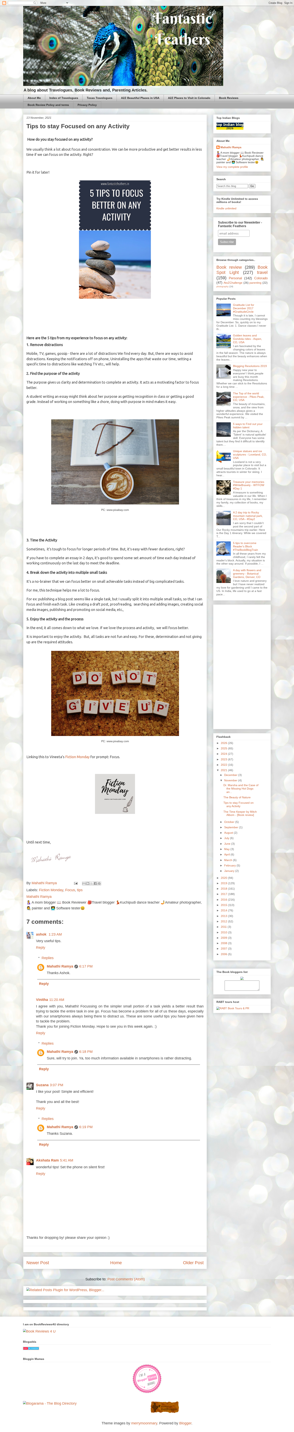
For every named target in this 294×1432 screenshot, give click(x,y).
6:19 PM (86, 1127)
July (227, 838)
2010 (224, 932)
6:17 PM (86, 966)
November (231, 780)
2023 (224, 759)
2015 (224, 905)
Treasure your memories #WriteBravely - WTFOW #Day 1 (248, 485)
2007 (224, 948)
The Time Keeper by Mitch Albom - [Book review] (240, 813)
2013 (224, 916)
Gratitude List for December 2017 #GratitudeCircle (243, 308)
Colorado (261, 278)
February (230, 865)
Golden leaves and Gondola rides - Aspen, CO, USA (247, 339)
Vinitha (42, 1000)
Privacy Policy (87, 104)
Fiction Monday (77, 757)
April (227, 854)
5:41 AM (66, 1160)
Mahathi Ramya (60, 966)
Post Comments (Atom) (126, 1279)
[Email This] (84, 883)
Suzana (42, 1085)
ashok (41, 934)
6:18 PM (86, 1052)
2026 (224, 743)
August (229, 832)
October (229, 821)
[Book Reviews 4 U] (39, 1331)
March (228, 860)
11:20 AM (56, 1000)
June (227, 843)
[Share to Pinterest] (99, 883)
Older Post (193, 1262)
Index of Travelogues (63, 97)
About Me (34, 97)
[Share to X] (92, 883)
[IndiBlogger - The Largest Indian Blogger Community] (164, 1412)
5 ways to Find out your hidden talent (248, 425)
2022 (224, 764)
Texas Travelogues (99, 97)
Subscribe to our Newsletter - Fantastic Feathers (240, 224)
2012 (224, 921)
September (231, 827)
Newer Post (37, 1262)
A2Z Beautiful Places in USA (140, 97)
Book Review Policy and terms (48, 104)
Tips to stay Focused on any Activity (238, 804)
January (229, 870)
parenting (255, 282)
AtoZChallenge (233, 282)
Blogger (185, 1423)
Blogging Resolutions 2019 (250, 366)
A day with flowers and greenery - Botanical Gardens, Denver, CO (247, 574)
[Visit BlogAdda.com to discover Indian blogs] (31, 1349)
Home (116, 1262)
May (227, 849)
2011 (224, 926)
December (231, 775)
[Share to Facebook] (95, 883)
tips (80, 890)
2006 (224, 954)
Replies (48, 958)
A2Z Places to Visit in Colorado (189, 97)
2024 (224, 753)
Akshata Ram (47, 1160)
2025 (224, 748)
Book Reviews (228, 97)
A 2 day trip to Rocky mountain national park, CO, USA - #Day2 (248, 516)
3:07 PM (56, 1085)
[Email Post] (75, 883)
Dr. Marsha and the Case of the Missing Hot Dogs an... (240, 789)
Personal (235, 278)
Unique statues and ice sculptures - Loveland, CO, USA (250, 454)
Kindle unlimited (226, 208)
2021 (224, 770)
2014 (224, 910)
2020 (224, 877)
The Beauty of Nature (237, 797)
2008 (224, 943)
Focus (70, 890)
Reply (40, 948)
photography (222, 286)
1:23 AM (55, 934)
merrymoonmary (144, 1423)
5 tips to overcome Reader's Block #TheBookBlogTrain (245, 546)
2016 (224, 899)
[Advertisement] (242, 666)
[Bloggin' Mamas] (147, 1392)
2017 (224, 894)
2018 (224, 888)
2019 (224, 883)
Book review (229, 267)
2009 (224, 937)
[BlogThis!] (88, 883)
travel (262, 272)
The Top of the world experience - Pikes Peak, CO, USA (248, 397)
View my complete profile (232, 166)
